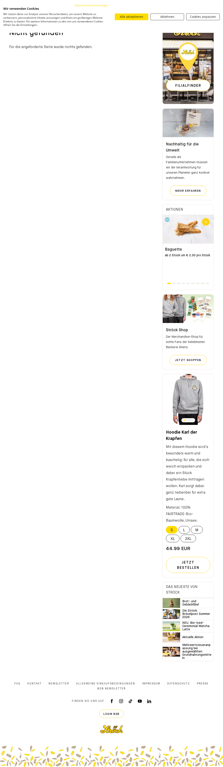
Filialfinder (188, 86)
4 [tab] (183, 283)
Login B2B (111, 714)
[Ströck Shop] (188, 308)
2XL (188, 539)
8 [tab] (202, 283)
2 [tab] (174, 283)
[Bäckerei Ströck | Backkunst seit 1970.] (111, 729)
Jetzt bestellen (188, 565)
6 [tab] (193, 283)
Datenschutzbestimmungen (91, 5)
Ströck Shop (177, 330)
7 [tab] (197, 283)
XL (173, 539)
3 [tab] (178, 283)
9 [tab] (207, 283)
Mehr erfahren (190, 190)
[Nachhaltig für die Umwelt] (188, 123)
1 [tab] (169, 283)
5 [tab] (188, 283)
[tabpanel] (188, 248)
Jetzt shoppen (191, 360)
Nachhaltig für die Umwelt (182, 147)
